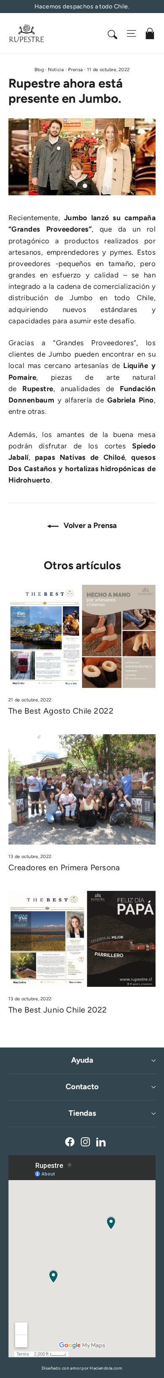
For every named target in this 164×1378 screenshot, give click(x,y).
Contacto (82, 1086)
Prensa (75, 69)
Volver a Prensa (89, 525)
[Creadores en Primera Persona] (82, 789)
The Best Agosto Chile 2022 (61, 711)
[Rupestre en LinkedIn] (101, 1141)
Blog (39, 69)
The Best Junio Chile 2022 (57, 1010)
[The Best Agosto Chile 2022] (82, 636)
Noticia (56, 69)
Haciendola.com (106, 1368)
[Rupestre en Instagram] (85, 1141)
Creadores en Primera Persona (64, 867)
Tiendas (82, 1113)
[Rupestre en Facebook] (69, 1141)
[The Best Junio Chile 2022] (82, 939)
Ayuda (82, 1060)
